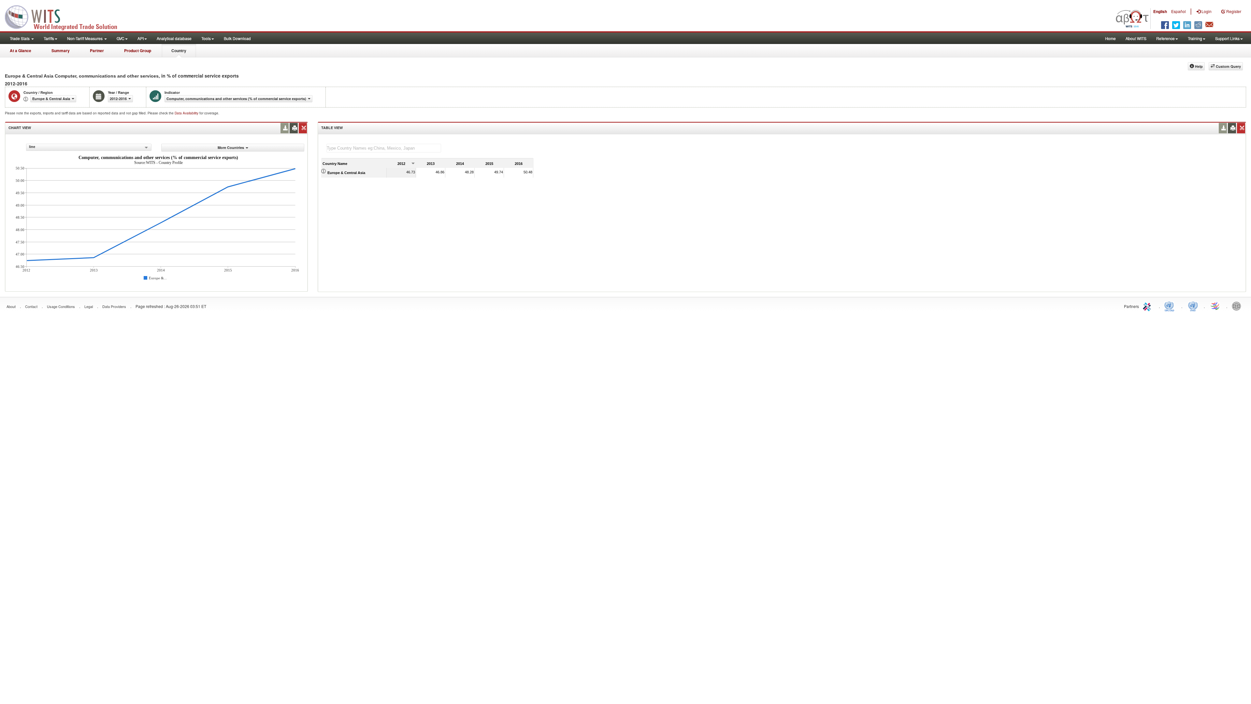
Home (1110, 38)
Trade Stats (20, 38)
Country (178, 50)
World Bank (1237, 305)
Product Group (137, 50)
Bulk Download (237, 38)
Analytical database (174, 38)
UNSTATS (1193, 305)
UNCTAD (1170, 305)
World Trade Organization (1215, 305)
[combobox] (88, 147)
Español (1178, 11)
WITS (65, 16)
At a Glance (20, 50)
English (1160, 11)
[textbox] (383, 148)
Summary (60, 50)
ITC (1148, 305)
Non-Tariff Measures (85, 38)
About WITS (1136, 38)
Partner (97, 50)
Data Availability (187, 113)
